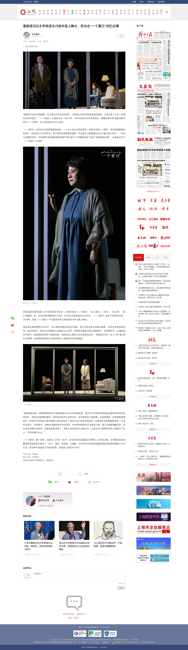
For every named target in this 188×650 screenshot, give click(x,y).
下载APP (150, 2)
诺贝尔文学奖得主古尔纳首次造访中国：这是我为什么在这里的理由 (74, 546)
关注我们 (161, 2)
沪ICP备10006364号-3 (104, 640)
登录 (141, 2)
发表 (121, 588)
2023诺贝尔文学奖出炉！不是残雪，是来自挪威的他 (108, 544)
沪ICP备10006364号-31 (87, 640)
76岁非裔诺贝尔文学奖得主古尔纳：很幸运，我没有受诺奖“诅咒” (38, 546)
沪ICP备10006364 (70, 640)
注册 (134, 2)
